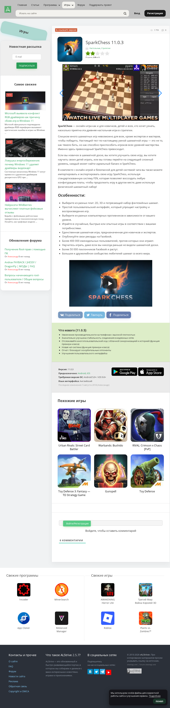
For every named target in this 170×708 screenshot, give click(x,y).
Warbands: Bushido (110, 445)
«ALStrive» (145, 654)
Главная (22, 4)
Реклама (13, 681)
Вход (137, 13)
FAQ (11, 666)
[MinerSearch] (62, 584)
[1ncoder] (24, 584)
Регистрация (155, 13)
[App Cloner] (24, 613)
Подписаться (27, 65)
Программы (50, 4)
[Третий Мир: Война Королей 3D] (145, 584)
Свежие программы (22, 575)
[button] (109, 118)
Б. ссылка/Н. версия (66, 29)
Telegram (102, 671)
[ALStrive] (7, 9)
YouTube (108, 672)
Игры (67, 4)
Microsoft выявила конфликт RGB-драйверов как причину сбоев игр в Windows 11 (22, 117)
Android (82, 373)
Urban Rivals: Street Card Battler (74, 447)
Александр (13, 256)
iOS (88, 373)
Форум (81, 4)
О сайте (13, 661)
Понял (159, 701)
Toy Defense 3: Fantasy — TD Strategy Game (74, 493)
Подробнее (155, 695)
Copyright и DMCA (19, 691)
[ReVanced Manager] (61, 613)
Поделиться (72, 315)
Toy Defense (147, 491)
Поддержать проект (100, 4)
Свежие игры (101, 575)
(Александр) (103, 384)
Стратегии (105, 48)
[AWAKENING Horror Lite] (107, 584)
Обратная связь (18, 686)
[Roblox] (108, 613)
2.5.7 (76, 655)
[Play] (108, 282)
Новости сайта (17, 676)
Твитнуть (96, 315)
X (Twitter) (96, 671)
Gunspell (110, 491)
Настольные (94, 48)
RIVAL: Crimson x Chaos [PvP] (147, 447)
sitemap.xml (132, 664)
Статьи (35, 4)
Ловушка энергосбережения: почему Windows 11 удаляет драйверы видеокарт (22, 164)
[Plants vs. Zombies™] (145, 613)
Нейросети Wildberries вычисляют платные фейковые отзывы (24, 208)
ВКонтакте (90, 671)
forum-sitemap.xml (147, 664)
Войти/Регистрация (77, 523)
